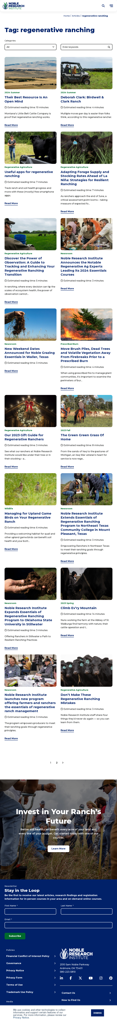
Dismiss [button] (97, 1012)
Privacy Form (14, 977)
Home (66, 16)
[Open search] (103, 5)
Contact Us (68, 993)
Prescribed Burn (69, 344)
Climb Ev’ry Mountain (79, 608)
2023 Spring (67, 603)
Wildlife (9, 508)
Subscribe (15, 936)
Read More (11, 125)
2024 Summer (12, 92)
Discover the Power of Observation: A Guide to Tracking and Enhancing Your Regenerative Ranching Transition (30, 266)
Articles (76, 16)
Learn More (58, 848)
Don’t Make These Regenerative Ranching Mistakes (80, 699)
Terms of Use (14, 984)
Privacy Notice (21, 1017)
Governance (13, 963)
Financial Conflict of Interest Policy (27, 956)
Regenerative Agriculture (18, 167)
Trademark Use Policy (19, 992)
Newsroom (66, 253)
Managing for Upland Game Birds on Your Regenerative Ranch (28, 517)
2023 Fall (65, 430)
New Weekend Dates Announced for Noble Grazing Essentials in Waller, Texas (30, 353)
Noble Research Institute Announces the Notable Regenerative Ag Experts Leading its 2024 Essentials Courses (83, 266)
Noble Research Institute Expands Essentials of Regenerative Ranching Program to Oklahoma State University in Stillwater (28, 616)
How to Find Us (71, 1000)
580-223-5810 (68, 971)
